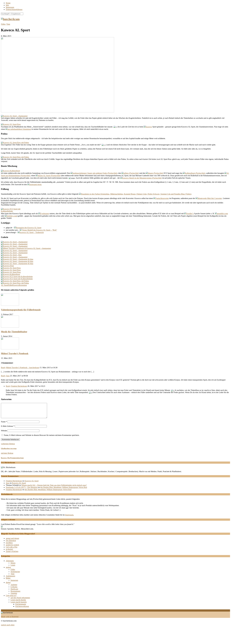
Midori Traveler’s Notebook (14, 353)
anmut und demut (12, 538)
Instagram (14, 580)
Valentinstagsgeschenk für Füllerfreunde (21, 309)
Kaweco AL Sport (31, 481)
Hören (13, 563)
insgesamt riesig (35, 184)
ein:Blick (9, 543)
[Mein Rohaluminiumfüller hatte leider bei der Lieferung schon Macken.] (11, 270)
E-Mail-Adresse (7, 426)
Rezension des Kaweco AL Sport (28, 228)
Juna (8, 376)
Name (4, 422)
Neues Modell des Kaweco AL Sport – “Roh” (39, 230)
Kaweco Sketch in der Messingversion (136, 178)
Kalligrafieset (190, 173)
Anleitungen (10, 576)
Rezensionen (15, 591)
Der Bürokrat (11, 540)
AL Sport (4, 285)
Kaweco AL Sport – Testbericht (32, 232)
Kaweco (149, 127)
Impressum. (69, 515)
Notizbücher (15, 572)
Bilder (8, 578)
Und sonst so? (11, 595)
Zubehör (14, 593)
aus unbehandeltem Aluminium (19, 129)
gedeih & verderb (12, 545)
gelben (125, 173)
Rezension (23, 285)
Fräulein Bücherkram (19, 386)
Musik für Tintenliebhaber (14, 331)
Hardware (14, 589)
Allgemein (10, 561)
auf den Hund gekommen (20, 598)
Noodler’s (190, 213)
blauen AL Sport (44, 176)
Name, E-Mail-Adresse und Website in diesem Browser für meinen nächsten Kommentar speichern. (41, 435)
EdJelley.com (12, 216)
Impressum (10, 7)
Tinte (8, 24)
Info (7, 5)
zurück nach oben (7, 625)
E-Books (14, 587)
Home (8, 3)
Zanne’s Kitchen (12, 551)
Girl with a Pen (11, 547)
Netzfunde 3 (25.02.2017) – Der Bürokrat (22, 487)
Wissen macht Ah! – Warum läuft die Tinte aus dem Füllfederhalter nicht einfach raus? (54, 485)
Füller (3, 24)
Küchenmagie (20, 604)
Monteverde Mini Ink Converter (210, 198)
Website (4, 431)
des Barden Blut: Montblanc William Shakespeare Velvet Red (63, 487)
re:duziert (9, 549)
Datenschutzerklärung (14, 9)
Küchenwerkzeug (22, 606)
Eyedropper (44, 213)
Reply (3, 368)
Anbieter (14, 585)
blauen (150, 173)
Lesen (13, 565)
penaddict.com (222, 213)
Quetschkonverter (162, 198)
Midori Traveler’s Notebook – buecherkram (22, 368)
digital (8, 582)
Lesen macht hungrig (19, 602)
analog (8, 567)
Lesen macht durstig (18, 600)
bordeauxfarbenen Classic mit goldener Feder (90, 173)
